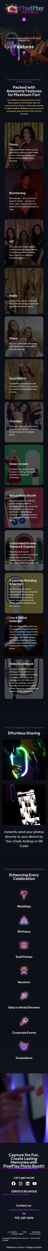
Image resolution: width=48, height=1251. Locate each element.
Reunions (24, 982)
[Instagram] (21, 1184)
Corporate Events (24, 1032)
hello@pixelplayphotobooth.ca (24, 1209)
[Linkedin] (28, 1184)
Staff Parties (24, 956)
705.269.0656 (24, 1217)
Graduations (24, 1058)
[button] (24, 19)
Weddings (24, 906)
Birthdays (24, 931)
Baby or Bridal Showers (24, 1007)
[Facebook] (14, 1184)
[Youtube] (35, 1184)
